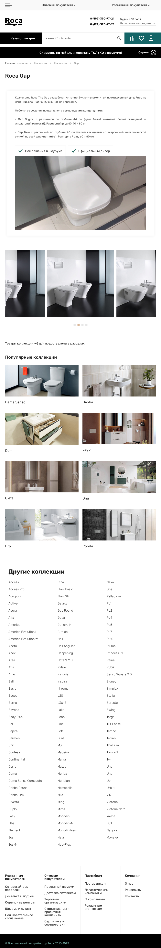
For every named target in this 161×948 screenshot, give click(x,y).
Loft (60, 731)
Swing (111, 710)
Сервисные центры (20, 902)
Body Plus (15, 717)
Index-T (63, 667)
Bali (11, 681)
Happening (65, 653)
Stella (111, 695)
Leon (61, 717)
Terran (111, 738)
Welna (111, 816)
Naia (61, 837)
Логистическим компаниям (96, 891)
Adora (12, 610)
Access (13, 582)
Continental (16, 759)
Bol (10, 724)
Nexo (110, 582)
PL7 (109, 632)
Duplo (12, 809)
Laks (61, 710)
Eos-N (12, 844)
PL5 (109, 625)
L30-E (62, 703)
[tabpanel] (80, 283)
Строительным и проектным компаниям (57, 912)
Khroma (63, 688)
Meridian (64, 781)
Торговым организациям (55, 900)
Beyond (13, 710)
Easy (11, 816)
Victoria (112, 802)
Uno (109, 766)
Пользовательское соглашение (19, 916)
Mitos (61, 809)
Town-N (112, 752)
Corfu (12, 766)
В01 (109, 823)
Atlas (12, 674)
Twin (110, 759)
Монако (112, 837)
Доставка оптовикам (60, 893)
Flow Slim (64, 596)
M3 (60, 745)
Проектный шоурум (59, 887)
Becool (13, 695)
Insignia (63, 674)
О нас (129, 883)
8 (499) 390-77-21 (102, 18)
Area (11, 660)
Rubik (110, 667)
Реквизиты (133, 890)
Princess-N (115, 653)
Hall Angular (66, 646)
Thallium (113, 745)
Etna (61, 582)
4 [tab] (86, 325)
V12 (109, 795)
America (14, 625)
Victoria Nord (116, 809)
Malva (62, 759)
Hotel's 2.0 (65, 660)
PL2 (109, 610)
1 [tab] (74, 325)
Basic (12, 688)
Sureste (112, 703)
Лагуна (112, 830)
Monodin (64, 816)
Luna (61, 738)
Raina (111, 660)
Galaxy (62, 603)
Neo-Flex (64, 844)
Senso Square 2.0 (119, 674)
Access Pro (16, 589)
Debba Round (17, 788)
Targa (110, 717)
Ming (61, 802)
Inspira (62, 681)
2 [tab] (78, 325)
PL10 (110, 639)
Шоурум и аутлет (18, 909)
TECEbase (114, 724)
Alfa (11, 617)
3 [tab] (82, 325)
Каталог (23, 38)
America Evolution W (23, 639)
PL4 (109, 617)
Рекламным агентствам (93, 907)
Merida (62, 773)
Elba (11, 823)
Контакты (132, 896)
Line (61, 724)
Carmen (14, 738)
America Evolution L (22, 632)
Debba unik (16, 795)
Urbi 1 (110, 788)
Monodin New (67, 830)
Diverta (13, 802)
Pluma (111, 646)
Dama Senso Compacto (25, 781)
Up (109, 781)
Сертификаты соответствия (54, 922)
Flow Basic (65, 589)
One (109, 589)
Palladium (114, 596)
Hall (60, 639)
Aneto (12, 646)
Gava (61, 617)
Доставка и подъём (19, 896)
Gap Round (65, 610)
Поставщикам (95, 883)
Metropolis (65, 788)
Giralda (63, 632)
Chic (11, 745)
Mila (60, 795)
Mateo (62, 766)
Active (13, 603)
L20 (60, 695)
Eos (11, 837)
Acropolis (15, 596)
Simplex (112, 688)
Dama (12, 773)
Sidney (111, 681)
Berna (12, 703)
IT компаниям (95, 899)
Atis (11, 667)
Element (14, 830)
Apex (12, 653)
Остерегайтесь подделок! (16, 888)
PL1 (109, 603)
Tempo (111, 731)
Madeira (63, 752)
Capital (13, 731)
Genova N (64, 625)
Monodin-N (65, 823)
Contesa (14, 752)
